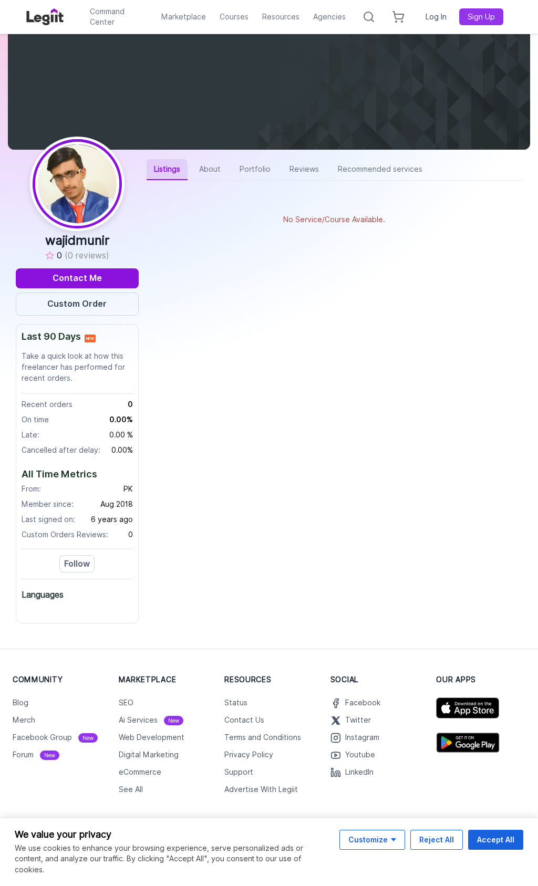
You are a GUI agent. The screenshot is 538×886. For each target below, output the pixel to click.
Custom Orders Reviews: (65, 534)
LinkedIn (359, 772)
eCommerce (140, 772)
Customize (368, 839)
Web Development (151, 737)
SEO (126, 703)
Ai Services (149, 720)
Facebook (362, 703)
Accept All (495, 839)
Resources (280, 17)
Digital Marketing (149, 755)
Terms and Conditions (262, 737)
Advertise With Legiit (261, 789)
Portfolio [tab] (255, 169)
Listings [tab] (167, 169)
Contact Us (244, 720)
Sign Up (481, 17)
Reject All (436, 839)
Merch (24, 720)
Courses (234, 17)
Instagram (362, 737)
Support (238, 772)
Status (235, 703)
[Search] (368, 16)
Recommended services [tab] (380, 169)
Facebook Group (53, 737)
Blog (20, 703)
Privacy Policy (248, 755)
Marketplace (183, 17)
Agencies (329, 17)
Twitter (358, 720)
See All (131, 789)
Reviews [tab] (304, 169)
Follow (77, 564)
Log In (436, 17)
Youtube (360, 755)
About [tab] (210, 169)
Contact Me (77, 278)
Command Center (107, 16)
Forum (34, 755)
